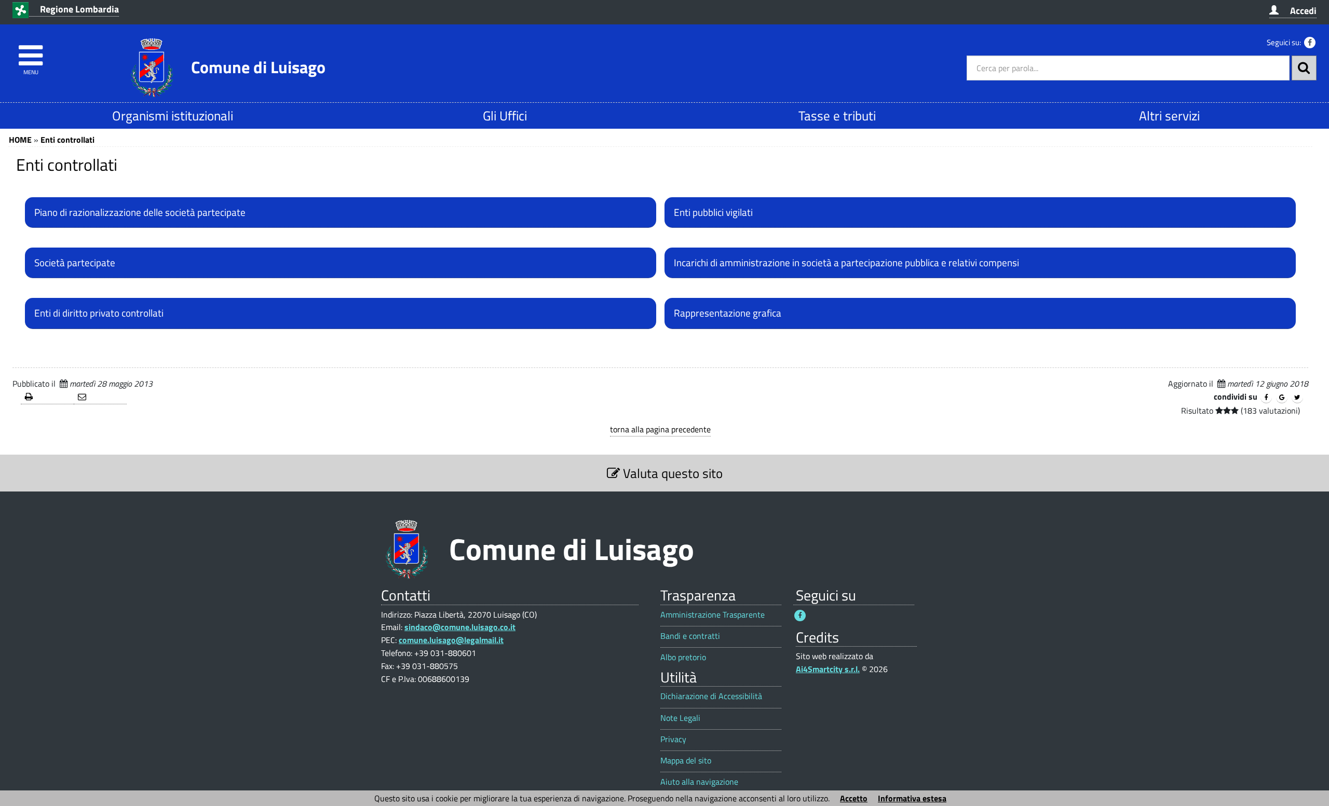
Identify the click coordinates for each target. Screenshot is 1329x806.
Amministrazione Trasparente (712, 615)
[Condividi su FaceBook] (1266, 397)
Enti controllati (67, 139)
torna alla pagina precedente (660, 429)
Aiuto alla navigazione (699, 782)
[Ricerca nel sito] (1304, 68)
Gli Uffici (505, 115)
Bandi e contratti (690, 636)
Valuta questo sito (671, 473)
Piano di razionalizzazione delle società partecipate (140, 212)
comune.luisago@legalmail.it (451, 640)
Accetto (853, 798)
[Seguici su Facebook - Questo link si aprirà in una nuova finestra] (1310, 42)
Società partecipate (74, 262)
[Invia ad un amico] (100, 397)
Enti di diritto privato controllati (99, 313)
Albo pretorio (683, 657)
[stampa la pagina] (47, 397)
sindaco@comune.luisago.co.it (460, 627)
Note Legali (680, 718)
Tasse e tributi (837, 115)
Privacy (673, 739)
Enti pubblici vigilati (713, 212)
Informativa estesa (912, 798)
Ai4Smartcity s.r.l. (828, 669)
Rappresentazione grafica (727, 313)
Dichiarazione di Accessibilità (711, 696)
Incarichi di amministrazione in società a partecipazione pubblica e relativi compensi (846, 262)
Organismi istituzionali (172, 115)
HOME (20, 139)
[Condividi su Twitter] (1297, 397)
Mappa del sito (685, 761)
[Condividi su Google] (1281, 397)
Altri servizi (1169, 115)
